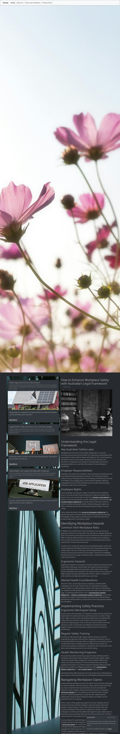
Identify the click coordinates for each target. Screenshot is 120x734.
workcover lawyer (68, 724)
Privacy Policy (47, 3)
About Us (20, 3)
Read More (13, 420)
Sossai (5, 2)
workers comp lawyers (101, 497)
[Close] (117, 717)
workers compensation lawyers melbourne (86, 595)
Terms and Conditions (32, 3)
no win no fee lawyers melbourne (93, 512)
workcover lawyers (68, 692)
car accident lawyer (85, 669)
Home (13, 3)
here (109, 729)
